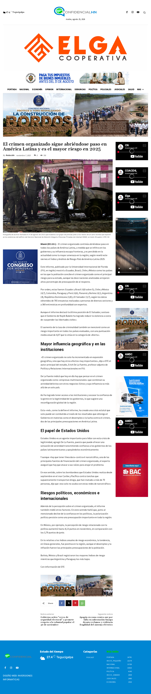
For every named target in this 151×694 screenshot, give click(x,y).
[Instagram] (132, 12)
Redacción (10, 155)
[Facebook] (127, 12)
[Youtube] (138, 12)
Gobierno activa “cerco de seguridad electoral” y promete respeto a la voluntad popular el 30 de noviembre (57, 621)
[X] (69, 603)
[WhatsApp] (82, 603)
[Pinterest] (75, 603)
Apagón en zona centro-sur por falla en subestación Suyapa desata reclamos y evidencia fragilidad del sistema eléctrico (96, 621)
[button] (144, 12)
